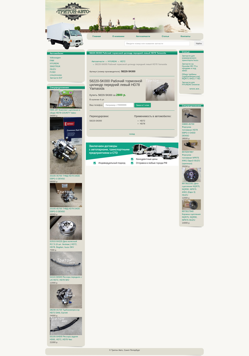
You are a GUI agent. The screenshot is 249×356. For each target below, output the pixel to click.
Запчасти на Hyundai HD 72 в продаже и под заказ (189, 67)
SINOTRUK (55, 66)
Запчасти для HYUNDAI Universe (191, 83)
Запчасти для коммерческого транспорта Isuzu (190, 58)
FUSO (52, 72)
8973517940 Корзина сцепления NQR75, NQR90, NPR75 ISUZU (191, 215)
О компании (118, 36)
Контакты (185, 36)
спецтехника (56, 75)
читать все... (195, 89)
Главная (97, 36)
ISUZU (53, 69)
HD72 (122, 61)
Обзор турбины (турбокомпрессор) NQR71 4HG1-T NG (191, 76)
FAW (52, 60)
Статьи (165, 36)
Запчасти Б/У (56, 78)
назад (132, 134)
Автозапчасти (143, 36)
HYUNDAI (54, 63)
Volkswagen (55, 57)
